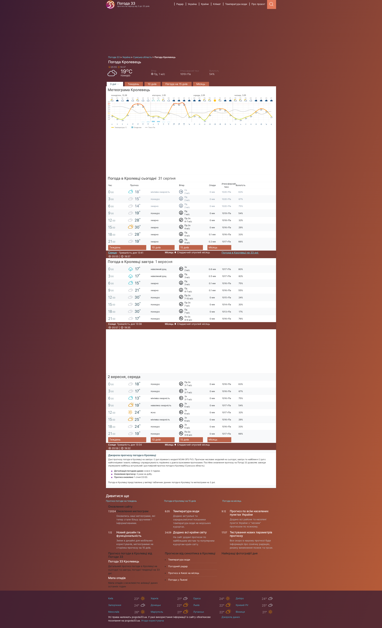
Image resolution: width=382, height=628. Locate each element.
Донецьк (156, 605)
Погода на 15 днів (176, 84)
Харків (154, 598)
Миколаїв (113, 611)
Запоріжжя (114, 605)
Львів (196, 605)
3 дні (113, 84)
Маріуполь (157, 611)
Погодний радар (178, 566)
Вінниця (240, 611)
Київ (110, 598)
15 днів (184, 247)
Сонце (112, 252)
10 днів (152, 84)
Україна (192, 4)
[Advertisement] (191, 31)
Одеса (197, 598)
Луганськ (198, 611)
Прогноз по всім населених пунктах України (249, 512)
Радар (180, 4)
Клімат (217, 4)
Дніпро (240, 598)
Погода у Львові (177, 579)
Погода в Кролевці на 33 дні (240, 252)
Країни (205, 4)
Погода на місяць (231, 501)
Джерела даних (231, 616)
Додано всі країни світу (190, 532)
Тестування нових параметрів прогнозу (251, 534)
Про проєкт (258, 4)
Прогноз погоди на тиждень (121, 501)
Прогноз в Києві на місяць (183, 573)
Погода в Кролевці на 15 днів (180, 501)
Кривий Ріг (242, 605)
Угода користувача (152, 620)
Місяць (201, 84)
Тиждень (134, 84)
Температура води (236, 4)
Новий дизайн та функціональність (128, 534)
